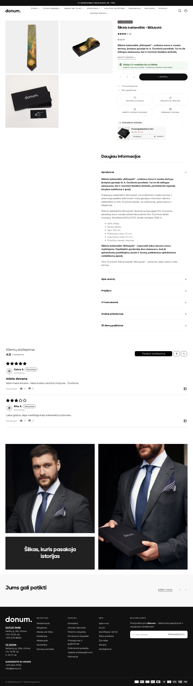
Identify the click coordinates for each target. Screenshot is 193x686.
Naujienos (150, 8)
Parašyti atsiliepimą (153, 353)
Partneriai (73, 656)
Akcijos (102, 644)
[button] (180, 10)
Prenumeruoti (176, 634)
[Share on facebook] (185, 389)
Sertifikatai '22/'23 (108, 632)
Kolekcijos (42, 636)
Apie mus (104, 623)
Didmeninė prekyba (78, 648)
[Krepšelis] (186, 10)
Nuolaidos (42, 644)
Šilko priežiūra (106, 636)
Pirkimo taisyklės (77, 632)
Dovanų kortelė (98, 13)
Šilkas (34, 8)
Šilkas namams (51, 8)
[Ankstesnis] (180, 590)
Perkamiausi (135, 8)
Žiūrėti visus (165, 590)
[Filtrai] (176, 353)
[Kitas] (186, 590)
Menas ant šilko (73, 8)
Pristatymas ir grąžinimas (75, 642)
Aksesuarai (93, 8)
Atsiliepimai (105, 649)
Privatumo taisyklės (78, 636)
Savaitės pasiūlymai (114, 8)
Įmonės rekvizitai (77, 627)
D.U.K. (102, 627)
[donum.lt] (18, 619)
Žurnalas (103, 640)
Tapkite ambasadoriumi (80, 652)
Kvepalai (163, 8)
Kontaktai (73, 623)
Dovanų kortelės (45, 649)
